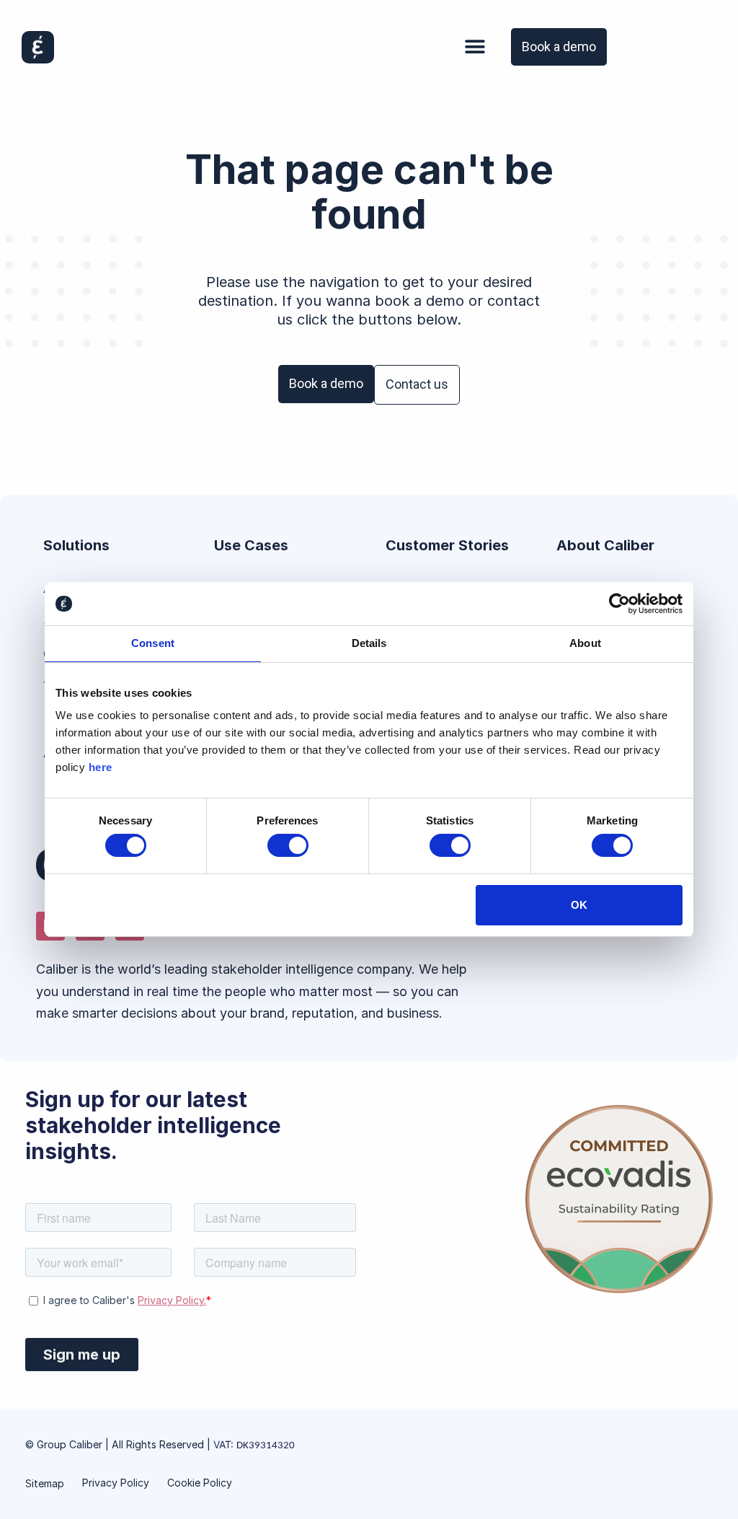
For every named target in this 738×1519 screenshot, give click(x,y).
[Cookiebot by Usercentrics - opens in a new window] (619, 604)
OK (579, 905)
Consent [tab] (152, 643)
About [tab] (585, 643)
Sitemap (44, 1483)
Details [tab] (369, 643)
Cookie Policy (199, 1482)
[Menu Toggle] (475, 47)
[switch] (287, 845)
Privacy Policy (115, 1482)
